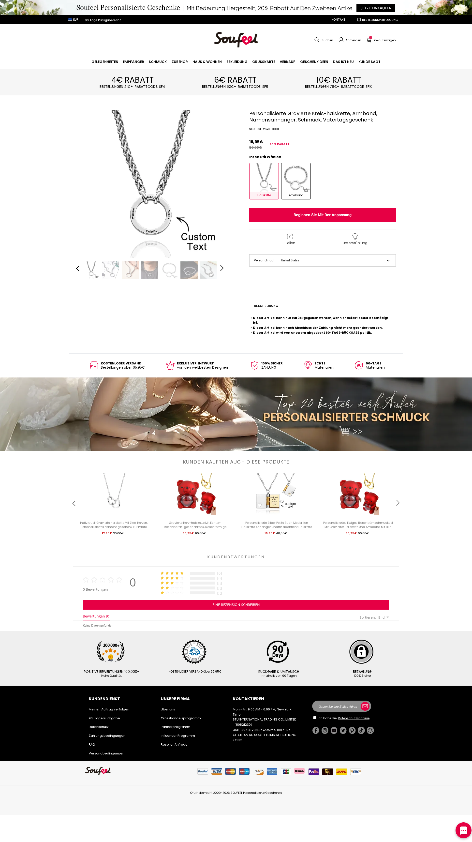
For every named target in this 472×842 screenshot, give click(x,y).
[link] (104, 61)
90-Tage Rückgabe (104, 718)
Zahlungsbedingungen (107, 735)
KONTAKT (338, 19)
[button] (323, 40)
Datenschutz (99, 726)
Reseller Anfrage (174, 744)
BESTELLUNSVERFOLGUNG (380, 20)
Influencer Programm (178, 735)
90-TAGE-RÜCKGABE (342, 333)
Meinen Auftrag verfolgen (109, 709)
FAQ (92, 744)
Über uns (168, 709)
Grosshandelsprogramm (181, 718)
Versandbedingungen (106, 753)
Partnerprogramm (175, 726)
